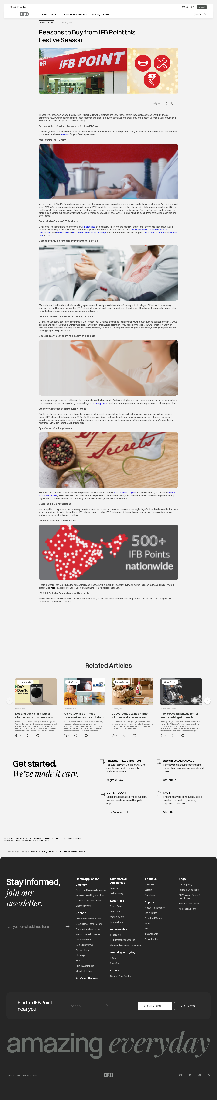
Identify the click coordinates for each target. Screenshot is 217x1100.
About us (151, 879)
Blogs (113, 958)
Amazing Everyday (122, 952)
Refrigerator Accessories (122, 940)
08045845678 (188, 7)
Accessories (118, 929)
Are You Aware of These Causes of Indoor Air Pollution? (84, 715)
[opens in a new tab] (180, 1075)
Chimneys (101, 232)
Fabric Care (115, 906)
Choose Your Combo (120, 976)
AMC (147, 928)
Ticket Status (151, 934)
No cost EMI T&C (187, 908)
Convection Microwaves (88, 929)
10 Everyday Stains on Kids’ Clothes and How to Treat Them (130, 715)
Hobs (93, 232)
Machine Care (117, 916)
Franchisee (150, 895)
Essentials (117, 900)
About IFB (149, 884)
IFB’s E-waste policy (189, 903)
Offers (191, 14)
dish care (159, 232)
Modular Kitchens (84, 971)
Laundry (114, 888)
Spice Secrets (117, 963)
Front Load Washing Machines (91, 890)
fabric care (149, 232)
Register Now (114, 780)
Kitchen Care (116, 922)
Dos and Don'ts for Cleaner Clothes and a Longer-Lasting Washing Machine (34, 715)
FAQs (147, 923)
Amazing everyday (100, 14)
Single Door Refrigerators (88, 918)
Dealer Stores (188, 1005)
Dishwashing (116, 893)
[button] (207, 700)
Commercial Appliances (118, 880)
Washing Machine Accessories (125, 945)
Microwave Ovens (81, 232)
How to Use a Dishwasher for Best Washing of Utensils (179, 715)
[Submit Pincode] (106, 1006)
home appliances (100, 403)
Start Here (169, 780)
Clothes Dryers (156, 229)
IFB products (88, 226)
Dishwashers (62, 232)
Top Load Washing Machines (90, 895)
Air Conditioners (87, 978)
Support (201, 7)
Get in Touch (151, 913)
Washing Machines (138, 229)
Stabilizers (115, 934)
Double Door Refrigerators (89, 923)
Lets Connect (114, 812)
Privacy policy (185, 884)
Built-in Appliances (85, 965)
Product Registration (155, 907)
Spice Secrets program (125, 492)
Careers (149, 889)
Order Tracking (152, 939)
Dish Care (115, 911)
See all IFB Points (152, 1005)
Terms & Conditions (189, 889)
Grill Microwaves (84, 939)
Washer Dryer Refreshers (88, 900)
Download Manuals (154, 918)
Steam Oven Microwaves (88, 934)
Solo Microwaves (84, 944)
